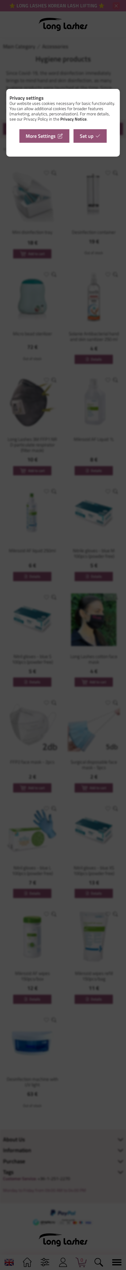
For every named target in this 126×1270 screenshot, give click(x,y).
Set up (87, 136)
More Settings (41, 136)
